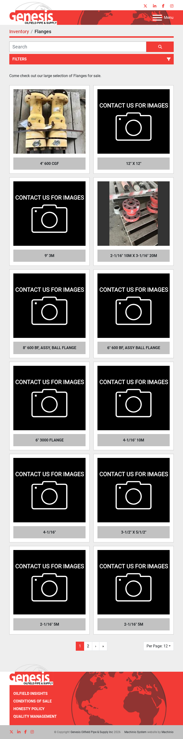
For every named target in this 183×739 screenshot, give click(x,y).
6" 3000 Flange (50, 440)
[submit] (160, 47)
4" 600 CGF (49, 163)
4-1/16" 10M (133, 440)
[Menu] (157, 18)
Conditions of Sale (32, 701)
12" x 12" (133, 163)
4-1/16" (49, 532)
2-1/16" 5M (49, 624)
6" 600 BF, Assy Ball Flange (133, 348)
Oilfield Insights (30, 693)
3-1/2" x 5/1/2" (133, 532)
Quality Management (35, 716)
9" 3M (49, 255)
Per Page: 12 (157, 646)
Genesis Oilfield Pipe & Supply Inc (92, 732)
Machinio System (135, 732)
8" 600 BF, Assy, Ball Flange (49, 348)
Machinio (167, 732)
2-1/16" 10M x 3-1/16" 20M (133, 255)
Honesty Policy (29, 709)
